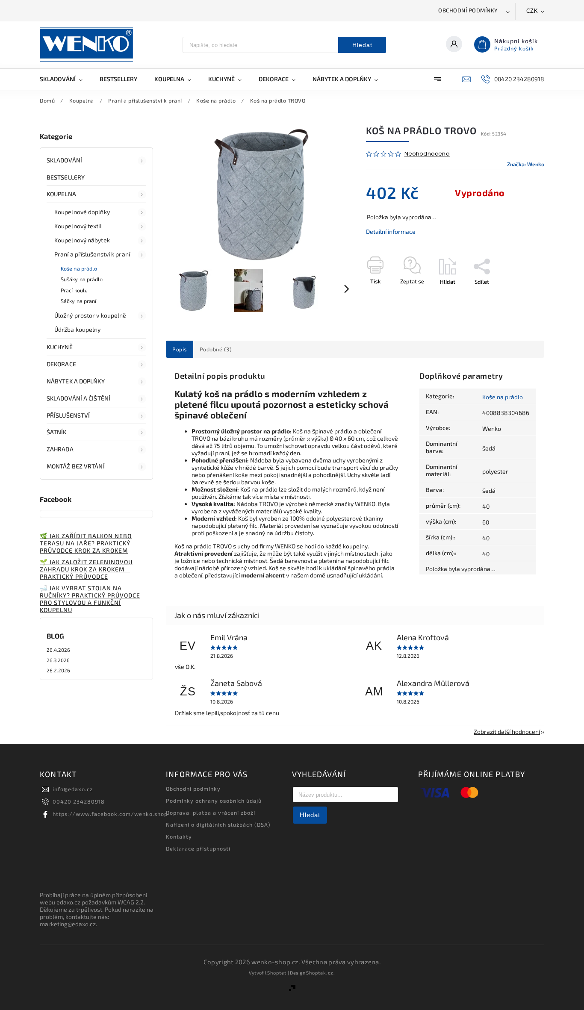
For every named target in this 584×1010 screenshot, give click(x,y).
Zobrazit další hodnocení (507, 731)
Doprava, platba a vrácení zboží (210, 812)
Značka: (525, 164)
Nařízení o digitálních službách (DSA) (218, 824)
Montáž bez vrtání (76, 466)
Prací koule (74, 290)
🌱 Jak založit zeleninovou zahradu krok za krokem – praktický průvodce (86, 569)
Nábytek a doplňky (76, 381)
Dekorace (61, 364)
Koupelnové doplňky (82, 211)
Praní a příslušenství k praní (92, 254)
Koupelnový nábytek (82, 240)
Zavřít (517, 296)
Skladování (64, 160)
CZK (532, 11)
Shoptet (276, 972)
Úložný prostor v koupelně (90, 315)
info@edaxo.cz (73, 789)
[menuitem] (65, 79)
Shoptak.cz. (320, 972)
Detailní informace (391, 231)
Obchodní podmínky (468, 10)
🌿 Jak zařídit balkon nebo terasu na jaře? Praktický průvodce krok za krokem (86, 543)
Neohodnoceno (427, 154)
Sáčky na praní (78, 300)
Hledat (362, 44)
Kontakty (179, 836)
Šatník (57, 432)
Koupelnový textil (78, 226)
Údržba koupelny (77, 329)
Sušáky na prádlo (82, 279)
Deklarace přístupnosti (198, 848)
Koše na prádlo (79, 268)
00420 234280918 (79, 801)
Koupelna (61, 193)
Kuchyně (60, 346)
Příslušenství (68, 415)
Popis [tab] (179, 349)
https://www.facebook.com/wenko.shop (110, 813)
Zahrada (60, 449)
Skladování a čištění (78, 398)
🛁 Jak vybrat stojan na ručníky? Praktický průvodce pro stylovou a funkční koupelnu (90, 598)
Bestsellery (66, 177)
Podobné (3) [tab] (216, 349)
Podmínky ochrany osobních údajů (214, 800)
